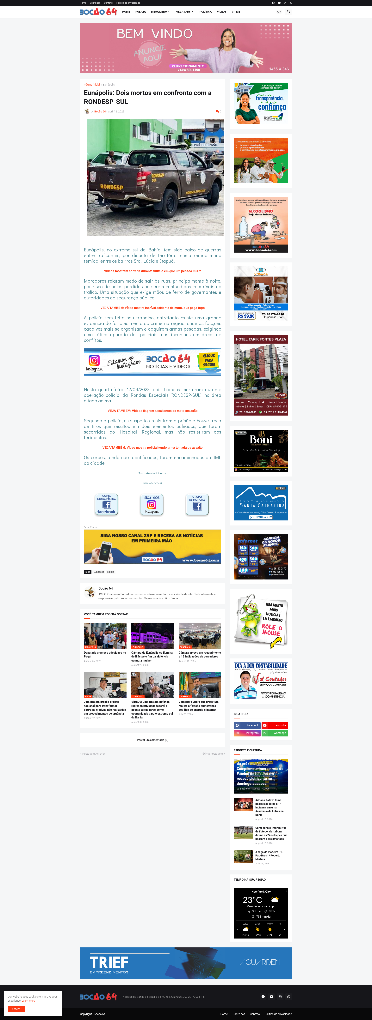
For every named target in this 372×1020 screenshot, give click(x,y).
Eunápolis (109, 84)
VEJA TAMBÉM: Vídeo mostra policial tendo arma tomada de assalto (152, 447)
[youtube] (279, 3)
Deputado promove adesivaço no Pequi (105, 654)
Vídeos (221, 11)
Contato (108, 3)
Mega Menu (159, 11)
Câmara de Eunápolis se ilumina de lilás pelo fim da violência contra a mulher (152, 656)
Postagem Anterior (93, 753)
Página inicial (92, 84)
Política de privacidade (128, 3)
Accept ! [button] (17, 1009)
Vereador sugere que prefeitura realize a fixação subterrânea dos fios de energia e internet (199, 705)
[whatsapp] (291, 3)
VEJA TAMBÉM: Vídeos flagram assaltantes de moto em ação (153, 410)
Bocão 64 (105, 588)
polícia (110, 572)
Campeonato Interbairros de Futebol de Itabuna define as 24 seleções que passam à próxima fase (271, 833)
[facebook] (273, 3)
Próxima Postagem (211, 753)
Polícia (140, 11)
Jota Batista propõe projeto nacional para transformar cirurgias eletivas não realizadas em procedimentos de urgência (105, 707)
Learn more (28, 1000)
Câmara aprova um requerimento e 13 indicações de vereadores (200, 654)
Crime (236, 11)
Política (206, 11)
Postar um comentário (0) (152, 739)
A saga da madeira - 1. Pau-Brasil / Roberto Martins (269, 855)
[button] (279, 12)
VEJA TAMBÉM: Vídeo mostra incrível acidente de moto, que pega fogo (153, 307)
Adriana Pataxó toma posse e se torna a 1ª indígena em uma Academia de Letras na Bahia (269, 807)
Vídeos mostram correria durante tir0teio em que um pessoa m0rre (152, 271)
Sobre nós (95, 3)
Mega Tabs (183, 11)
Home (83, 3)
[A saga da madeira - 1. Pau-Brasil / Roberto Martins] (243, 856)
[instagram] (285, 3)
